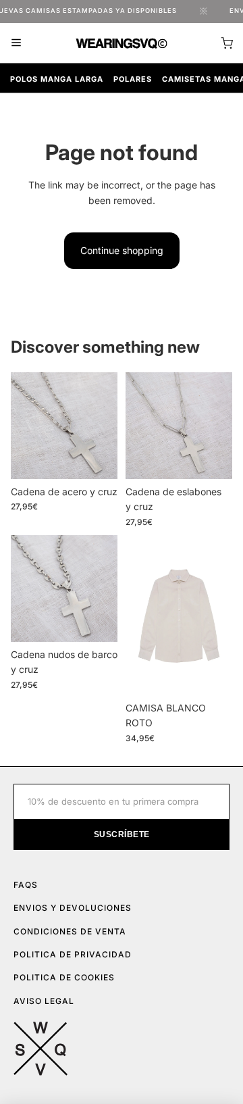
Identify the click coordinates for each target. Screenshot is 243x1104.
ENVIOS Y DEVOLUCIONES (73, 908)
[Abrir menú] (16, 42)
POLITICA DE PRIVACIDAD (73, 954)
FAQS (26, 885)
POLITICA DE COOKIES (64, 977)
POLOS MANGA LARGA (56, 79)
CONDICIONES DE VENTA (70, 931)
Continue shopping (121, 250)
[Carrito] (227, 43)
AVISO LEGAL (44, 1001)
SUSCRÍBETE (122, 834)
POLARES (132, 79)
